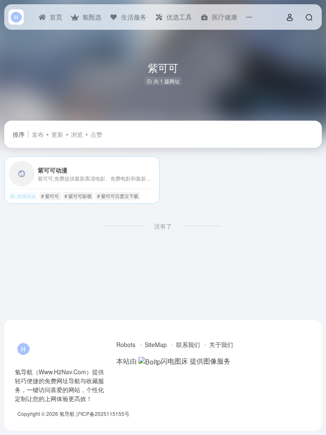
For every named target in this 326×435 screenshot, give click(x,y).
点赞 (96, 134)
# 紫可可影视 (78, 195)
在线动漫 (26, 195)
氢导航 (67, 413)
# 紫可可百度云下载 (117, 195)
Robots (125, 344)
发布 (38, 134)
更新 (57, 134)
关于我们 (221, 344)
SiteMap (156, 344)
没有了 (163, 226)
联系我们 (188, 344)
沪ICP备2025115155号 (102, 413)
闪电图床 (174, 361)
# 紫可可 (50, 195)
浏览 (77, 134)
